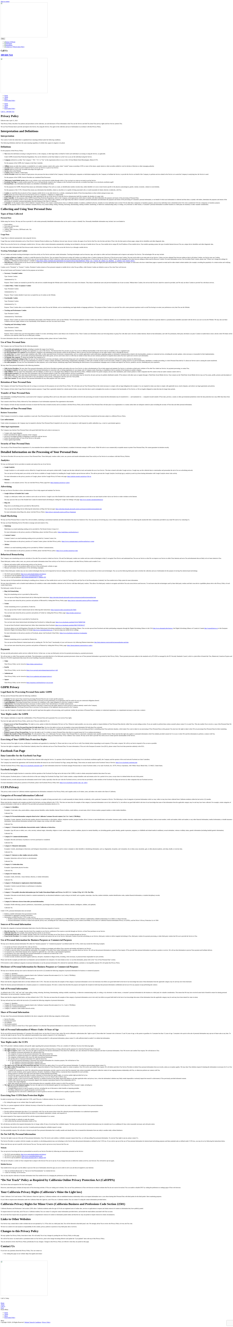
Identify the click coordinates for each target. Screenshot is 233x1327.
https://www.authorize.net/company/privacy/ (39, 676)
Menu (2, 38)
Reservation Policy (9, 100)
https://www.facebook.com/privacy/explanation (73, 633)
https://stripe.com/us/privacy (35, 664)
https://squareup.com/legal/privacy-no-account (40, 682)
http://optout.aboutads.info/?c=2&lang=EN (33, 577)
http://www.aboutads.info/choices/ (163, 628)
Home (6, 95)
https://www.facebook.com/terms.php (126, 762)
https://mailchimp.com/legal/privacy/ (68, 532)
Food (2, 1308)
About (6, 97)
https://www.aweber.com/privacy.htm (67, 550)
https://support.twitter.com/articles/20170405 (63, 610)
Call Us (3, 1306)
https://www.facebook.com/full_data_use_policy (74, 782)
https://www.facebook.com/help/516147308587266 (70, 622)
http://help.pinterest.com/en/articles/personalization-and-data (111, 642)
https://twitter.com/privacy (73, 613)
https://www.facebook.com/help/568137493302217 (70, 625)
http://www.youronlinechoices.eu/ (43, 630)
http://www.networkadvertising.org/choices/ (33, 574)
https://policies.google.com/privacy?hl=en (79, 476)
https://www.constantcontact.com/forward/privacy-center (78, 541)
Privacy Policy (46, 1322)
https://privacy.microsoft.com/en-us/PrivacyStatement (60, 512)
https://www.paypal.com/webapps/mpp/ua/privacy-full (42, 670)
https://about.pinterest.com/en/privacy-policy (79, 645)
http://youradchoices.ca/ (211, 628)
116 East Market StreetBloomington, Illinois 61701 (9, 1257)
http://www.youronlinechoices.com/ (32, 575)
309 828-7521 (7, 55)
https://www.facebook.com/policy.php (31, 765)
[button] (116, 1309)
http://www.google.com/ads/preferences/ (91, 499)
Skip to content (5, 1)
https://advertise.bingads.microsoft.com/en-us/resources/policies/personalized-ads (79, 509)
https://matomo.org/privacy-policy (60, 482)
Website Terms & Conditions (32, 1322)
